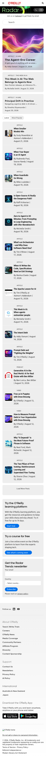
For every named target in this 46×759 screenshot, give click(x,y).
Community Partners (11, 642)
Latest (6, 118)
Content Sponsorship (12, 654)
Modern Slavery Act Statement (14, 753)
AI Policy (6, 678)
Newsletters (7, 670)
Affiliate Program (10, 646)
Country (8, 579)
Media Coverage (10, 638)
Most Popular (17, 118)
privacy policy (22, 593)
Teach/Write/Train (10, 626)
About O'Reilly (10, 621)
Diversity (6, 650)
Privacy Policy (8, 674)
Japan (5, 695)
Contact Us (7, 666)
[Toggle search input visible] (43, 3)
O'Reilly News (8, 634)
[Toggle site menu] (3, 3)
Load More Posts (23, 488)
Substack (18, 15)
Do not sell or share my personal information (20, 735)
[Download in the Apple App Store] (10, 718)
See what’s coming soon (17, 552)
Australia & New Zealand (13, 691)
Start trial (11, 525)
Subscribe (11, 589)
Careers (6, 630)
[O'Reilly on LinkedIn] (14, 609)
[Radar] (16, 10)
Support (7, 661)
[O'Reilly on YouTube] (18, 609)
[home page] (14, 3)
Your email (9, 569)
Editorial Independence (11, 750)
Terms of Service (8, 747)
